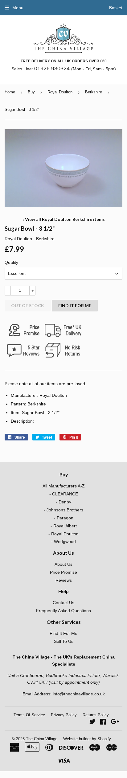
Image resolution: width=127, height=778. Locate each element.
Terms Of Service (29, 715)
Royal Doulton (59, 92)
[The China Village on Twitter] (92, 722)
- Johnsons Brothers (63, 509)
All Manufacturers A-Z (64, 485)
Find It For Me (74, 305)
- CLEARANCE (63, 493)
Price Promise (63, 572)
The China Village (41, 739)
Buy (31, 92)
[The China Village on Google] (115, 722)
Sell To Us (63, 641)
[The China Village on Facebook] (103, 722)
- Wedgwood (63, 541)
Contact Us (63, 602)
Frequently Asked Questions (63, 610)
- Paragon (63, 517)
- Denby (63, 501)
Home (10, 92)
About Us (63, 564)
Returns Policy (96, 715)
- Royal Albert (64, 525)
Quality (11, 262)
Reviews (63, 580)
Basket (115, 7)
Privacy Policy (64, 715)
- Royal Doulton (63, 533)
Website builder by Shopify (87, 739)
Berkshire (93, 92)
